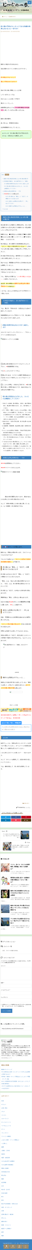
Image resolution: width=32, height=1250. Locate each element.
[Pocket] (16, 820)
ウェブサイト (4, 997)
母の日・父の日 (5, 1189)
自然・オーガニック (6, 1207)
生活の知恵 (4, 1193)
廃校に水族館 (5, 1168)
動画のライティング (6, 1069)
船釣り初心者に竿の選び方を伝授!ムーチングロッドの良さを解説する (20, 908)
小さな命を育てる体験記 (8, 1161)
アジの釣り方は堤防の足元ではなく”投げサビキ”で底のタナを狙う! (20, 921)
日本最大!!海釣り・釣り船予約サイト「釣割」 (16, 181)
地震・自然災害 (5, 1157)
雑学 (2, 1232)
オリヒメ (3, 1104)
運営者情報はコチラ (6, 1058)
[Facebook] (16, 817)
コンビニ (3, 1115)
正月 (2, 1186)
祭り (2, 1196)
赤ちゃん (3, 1218)
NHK (2, 1101)
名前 (2, 982)
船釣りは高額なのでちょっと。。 (16, 206)
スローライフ (5, 1118)
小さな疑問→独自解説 (7, 1164)
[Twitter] (6, 817)
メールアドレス (5, 990)
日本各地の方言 (5, 1171)
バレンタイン (5, 1132)
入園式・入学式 (5, 1150)
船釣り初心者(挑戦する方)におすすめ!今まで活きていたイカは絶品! (19, 893)
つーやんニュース (6, 1125)
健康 (2, 1147)
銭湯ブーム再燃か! (6, 1228)
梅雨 (2, 1179)
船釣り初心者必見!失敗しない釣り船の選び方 (15, 178)
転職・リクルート (6, 1225)
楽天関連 (3, 1182)
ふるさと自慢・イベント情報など (10, 1140)
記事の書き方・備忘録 (7, 1214)
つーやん (27, 807)
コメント (3, 965)
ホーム (5, 16)
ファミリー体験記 (6, 1136)
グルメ (3, 1111)
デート (3, 1129)
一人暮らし (4, 1143)
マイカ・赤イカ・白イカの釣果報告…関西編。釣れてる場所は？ (20, 867)
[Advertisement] (15, 48)
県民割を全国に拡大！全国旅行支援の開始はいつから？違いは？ (20, 880)
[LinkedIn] (6, 820)
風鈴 (2, 1235)
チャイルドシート (6, 1122)
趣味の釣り (13, 16)
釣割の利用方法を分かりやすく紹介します (16, 183)
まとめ (5, 209)
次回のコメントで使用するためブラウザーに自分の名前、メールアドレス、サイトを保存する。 (16, 1005)
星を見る (3, 1175)
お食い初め (4, 1108)
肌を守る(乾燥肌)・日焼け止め (9, 1203)
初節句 (3, 1154)
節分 (2, 1200)
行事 (2, 1210)
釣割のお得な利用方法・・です (12, 191)
